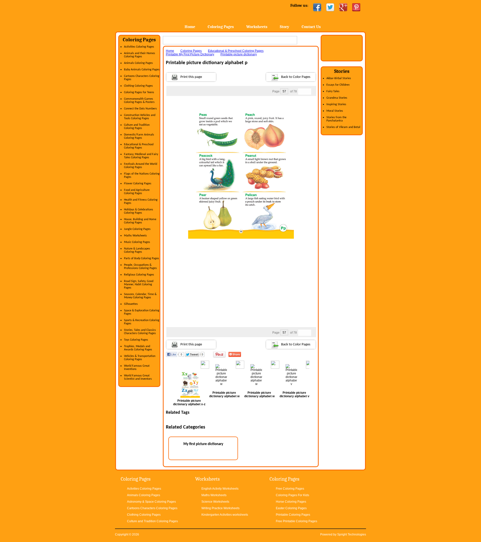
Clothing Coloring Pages (138, 85)
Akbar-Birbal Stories (338, 78)
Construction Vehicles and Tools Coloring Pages (139, 117)
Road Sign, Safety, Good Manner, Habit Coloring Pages (138, 284)
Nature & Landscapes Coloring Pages (137, 250)
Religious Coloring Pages (139, 274)
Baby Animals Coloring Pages (142, 69)
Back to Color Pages (295, 77)
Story (284, 27)
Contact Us (311, 27)
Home (154, 15)
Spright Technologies (351, 534)
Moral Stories (334, 110)
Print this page (191, 77)
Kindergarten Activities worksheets (224, 514)
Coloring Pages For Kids (292, 495)
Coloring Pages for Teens (139, 92)
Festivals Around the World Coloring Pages (140, 166)
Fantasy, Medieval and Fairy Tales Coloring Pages (141, 156)
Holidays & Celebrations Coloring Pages (138, 211)
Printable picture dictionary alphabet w (224, 394)
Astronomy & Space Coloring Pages (151, 501)
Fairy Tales (332, 91)
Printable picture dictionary (238, 54)
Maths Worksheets (135, 235)
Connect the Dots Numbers (140, 108)
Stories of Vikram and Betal (343, 127)
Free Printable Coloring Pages (296, 521)
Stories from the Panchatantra (336, 119)
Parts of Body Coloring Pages (141, 258)
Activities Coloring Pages (139, 46)
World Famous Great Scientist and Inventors (138, 377)
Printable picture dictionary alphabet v (294, 394)
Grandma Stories (336, 97)
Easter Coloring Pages (291, 508)
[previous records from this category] (301, 91)
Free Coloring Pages (290, 488)
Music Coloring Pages (137, 242)
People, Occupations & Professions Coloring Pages (140, 266)
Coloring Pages (221, 27)
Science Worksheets (215, 501)
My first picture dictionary (203, 444)
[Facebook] (317, 7)
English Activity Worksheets (219, 488)
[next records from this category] (308, 91)
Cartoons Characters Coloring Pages (152, 508)
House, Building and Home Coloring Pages (140, 221)
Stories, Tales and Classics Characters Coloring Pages (140, 332)
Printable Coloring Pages (293, 514)
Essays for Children (337, 84)
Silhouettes (131, 304)
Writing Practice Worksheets (220, 508)
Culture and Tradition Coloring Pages (137, 126)
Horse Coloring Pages (291, 501)
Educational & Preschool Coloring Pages (139, 146)
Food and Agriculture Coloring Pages (137, 192)
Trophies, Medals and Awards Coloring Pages (138, 348)
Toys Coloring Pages (136, 339)
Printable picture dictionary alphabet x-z (189, 402)
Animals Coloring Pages (138, 63)
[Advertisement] (241, 105)
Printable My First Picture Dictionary (190, 54)
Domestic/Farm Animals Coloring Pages (139, 136)
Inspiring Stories (336, 104)
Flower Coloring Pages (137, 183)
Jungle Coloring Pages (137, 229)
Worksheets (256, 27)
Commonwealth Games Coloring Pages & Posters (139, 100)
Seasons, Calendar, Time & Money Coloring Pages (140, 296)
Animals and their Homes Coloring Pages (139, 55)
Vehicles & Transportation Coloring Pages (139, 358)
